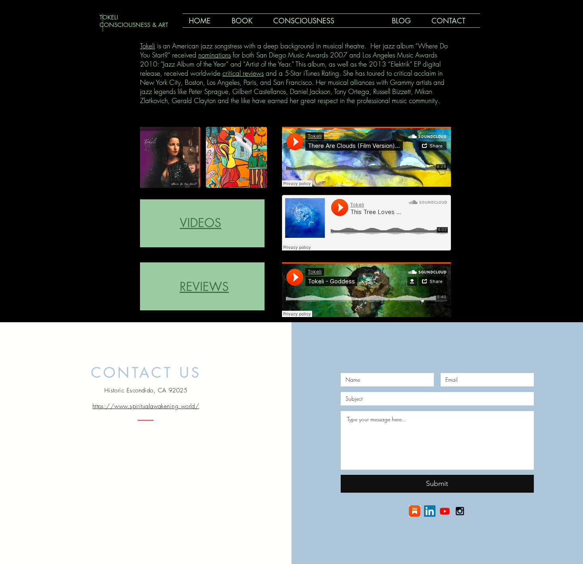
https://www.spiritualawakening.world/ (145, 406)
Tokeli (147, 45)
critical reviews (243, 73)
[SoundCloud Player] (366, 157)
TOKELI (109, 17)
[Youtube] (445, 511)
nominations (214, 54)
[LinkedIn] (429, 511)
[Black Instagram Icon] (460, 511)
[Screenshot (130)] (414, 511)
